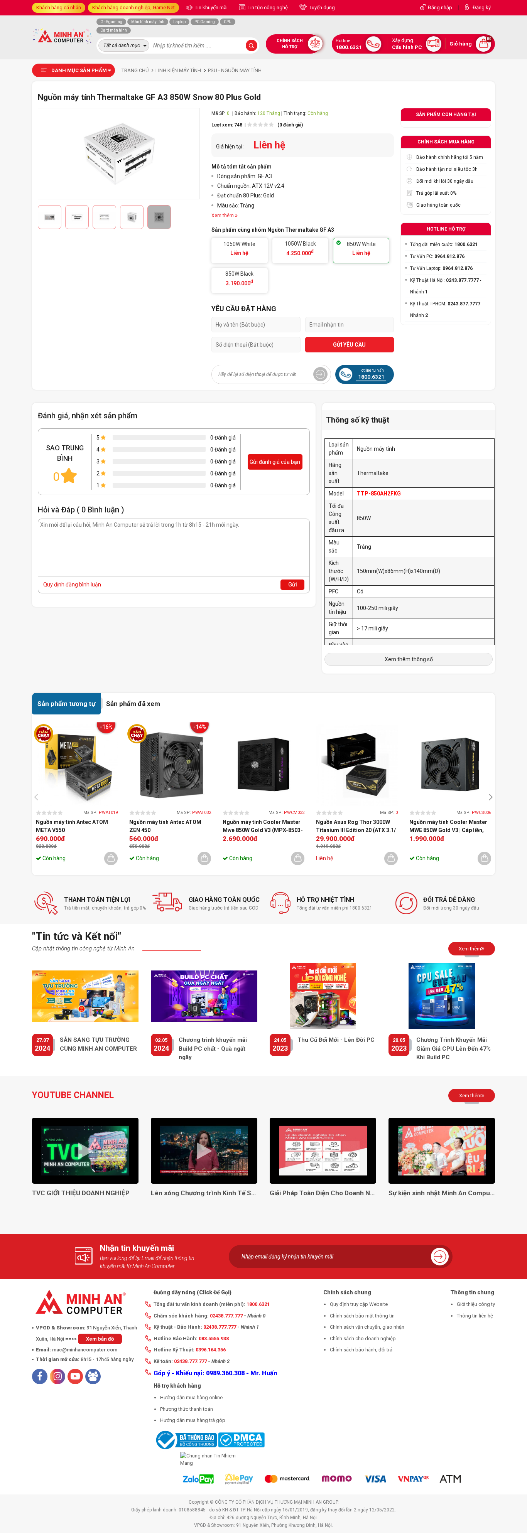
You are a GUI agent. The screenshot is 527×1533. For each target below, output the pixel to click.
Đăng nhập (440, 7)
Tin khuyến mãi (211, 7)
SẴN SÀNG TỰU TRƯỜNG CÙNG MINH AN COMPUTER (98, 1044)
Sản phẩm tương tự (66, 704)
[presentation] (38, 796)
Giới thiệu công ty (476, 1304)
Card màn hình (113, 30)
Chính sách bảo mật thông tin (362, 1316)
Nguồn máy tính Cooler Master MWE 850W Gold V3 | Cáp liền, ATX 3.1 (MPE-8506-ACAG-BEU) (449, 826)
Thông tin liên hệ (475, 1316)
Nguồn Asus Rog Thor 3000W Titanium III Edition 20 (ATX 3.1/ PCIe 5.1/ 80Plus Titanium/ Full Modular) (356, 826)
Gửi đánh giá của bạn (275, 462)
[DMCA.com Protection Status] (241, 1439)
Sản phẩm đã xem (133, 704)
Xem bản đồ (100, 1339)
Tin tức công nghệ (267, 7)
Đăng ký (482, 7)
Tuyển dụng (321, 7)
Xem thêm (470, 949)
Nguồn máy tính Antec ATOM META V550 (72, 826)
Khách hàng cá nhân (58, 7)
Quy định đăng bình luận (72, 584)
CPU (227, 22)
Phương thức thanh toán (186, 1409)
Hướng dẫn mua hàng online (191, 1397)
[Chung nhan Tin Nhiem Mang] (209, 1459)
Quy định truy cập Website (359, 1304)
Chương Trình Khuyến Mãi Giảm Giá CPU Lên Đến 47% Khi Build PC (453, 1048)
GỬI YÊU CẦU (349, 345)
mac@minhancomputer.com (84, 1350)
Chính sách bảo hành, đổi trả (361, 1350)
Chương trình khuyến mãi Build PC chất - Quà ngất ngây (213, 1048)
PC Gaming (204, 22)
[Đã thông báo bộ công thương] (185, 1439)
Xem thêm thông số (409, 659)
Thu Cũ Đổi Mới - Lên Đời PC (336, 1039)
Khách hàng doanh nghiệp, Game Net (133, 7)
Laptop (179, 22)
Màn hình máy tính (147, 22)
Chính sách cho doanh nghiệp (363, 1338)
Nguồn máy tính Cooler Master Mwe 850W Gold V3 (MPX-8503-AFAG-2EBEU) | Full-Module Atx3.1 (263, 826)
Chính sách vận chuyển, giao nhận (367, 1327)
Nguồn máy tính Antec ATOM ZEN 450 (165, 826)
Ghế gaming (111, 22)
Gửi (292, 584)
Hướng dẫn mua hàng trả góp (192, 1420)
